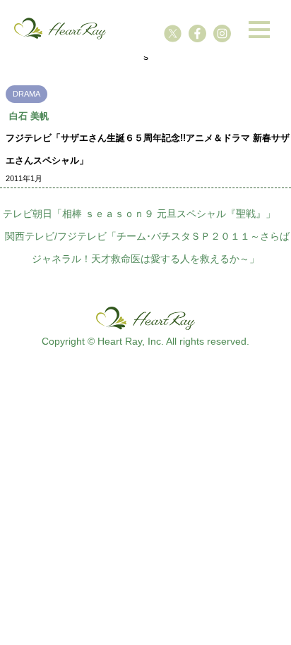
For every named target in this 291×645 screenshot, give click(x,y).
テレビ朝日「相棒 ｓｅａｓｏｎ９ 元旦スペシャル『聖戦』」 (139, 213)
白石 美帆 (29, 116)
